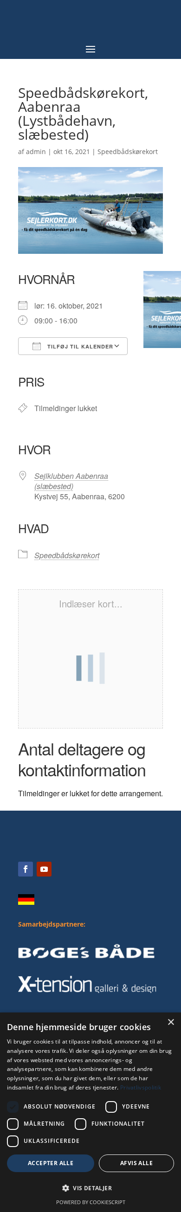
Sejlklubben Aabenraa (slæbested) (71, 481)
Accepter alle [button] (50, 1163)
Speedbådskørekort (127, 151)
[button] (90, 1188)
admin (36, 151)
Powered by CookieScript (90, 1202)
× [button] (170, 1022)
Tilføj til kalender (79, 346)
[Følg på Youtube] (44, 869)
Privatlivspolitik (140, 1087)
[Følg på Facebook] (25, 869)
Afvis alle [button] (136, 1163)
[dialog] (90, 1112)
